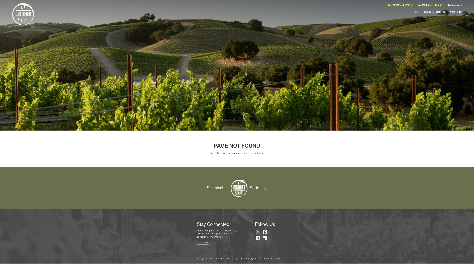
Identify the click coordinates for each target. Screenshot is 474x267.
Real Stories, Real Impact (434, 11)
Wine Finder (456, 11)
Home (415, 11)
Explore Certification (430, 4)
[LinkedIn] (265, 238)
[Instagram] (258, 232)
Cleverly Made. (273, 258)
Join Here (203, 242)
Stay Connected (454, 4)
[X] (258, 238)
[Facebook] (265, 232)
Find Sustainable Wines (400, 4)
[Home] (23, 15)
